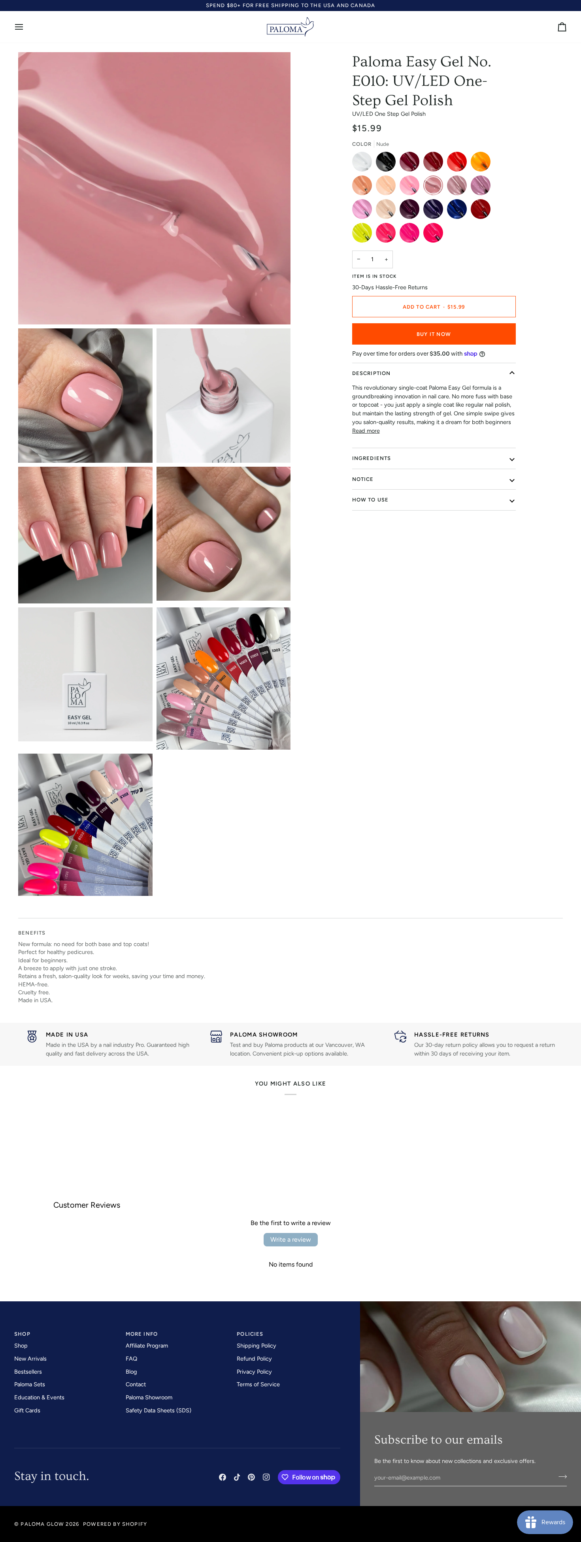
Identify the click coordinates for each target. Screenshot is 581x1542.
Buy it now (434, 334)
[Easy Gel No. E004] (435, 163)
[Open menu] (26, 27)
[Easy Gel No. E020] (388, 235)
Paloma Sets (29, 1384)
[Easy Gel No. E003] (411, 163)
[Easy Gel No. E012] (482, 187)
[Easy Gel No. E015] (411, 211)
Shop (21, 1345)
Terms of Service (258, 1384)
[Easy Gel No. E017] (459, 211)
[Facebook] (222, 1477)
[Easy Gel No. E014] (388, 211)
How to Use (370, 500)
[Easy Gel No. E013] (364, 211)
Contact (136, 1384)
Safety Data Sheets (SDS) (158, 1410)
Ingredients (371, 458)
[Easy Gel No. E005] (459, 163)
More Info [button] (142, 1334)
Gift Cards (27, 1410)
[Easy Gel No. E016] (435, 211)
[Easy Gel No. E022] (433, 235)
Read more (366, 430)
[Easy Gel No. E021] (411, 235)
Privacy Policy (254, 1371)
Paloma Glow (42, 1524)
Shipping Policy (256, 1345)
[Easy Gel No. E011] (459, 187)
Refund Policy (254, 1358)
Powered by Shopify (115, 1524)
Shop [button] (22, 1334)
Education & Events (39, 1397)
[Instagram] (266, 1477)
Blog (131, 1371)
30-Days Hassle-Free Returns (390, 287)
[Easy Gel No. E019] (364, 235)
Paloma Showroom (149, 1397)
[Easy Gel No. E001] (364, 163)
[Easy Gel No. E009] (411, 187)
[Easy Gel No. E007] (364, 187)
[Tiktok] (237, 1477)
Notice (363, 479)
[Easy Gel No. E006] (482, 163)
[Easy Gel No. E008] (388, 187)
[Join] (560, 1476)
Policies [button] (250, 1334)
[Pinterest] (251, 1477)
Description (371, 373)
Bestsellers (28, 1371)
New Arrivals (30, 1358)
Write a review (290, 1239)
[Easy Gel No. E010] (435, 187)
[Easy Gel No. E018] (482, 211)
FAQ (131, 1358)
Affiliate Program (147, 1345)
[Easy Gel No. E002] (388, 163)
